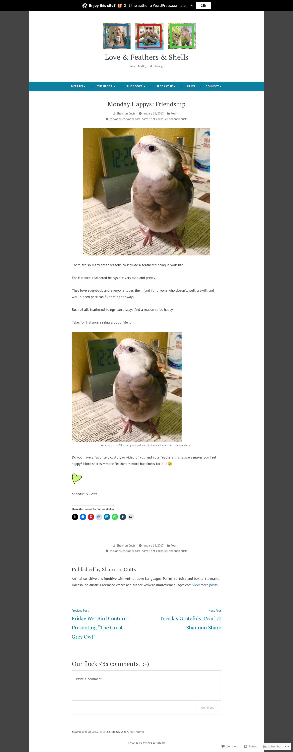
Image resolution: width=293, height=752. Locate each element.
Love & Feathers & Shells (146, 57)
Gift (203, 6)
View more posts (205, 585)
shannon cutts (178, 119)
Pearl (174, 113)
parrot (146, 119)
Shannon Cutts (126, 113)
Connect (212, 86)
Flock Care (164, 86)
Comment (207, 707)
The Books (134, 86)
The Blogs (104, 86)
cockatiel (115, 119)
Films (191, 86)
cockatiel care (131, 119)
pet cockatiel (159, 119)
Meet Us (77, 86)
